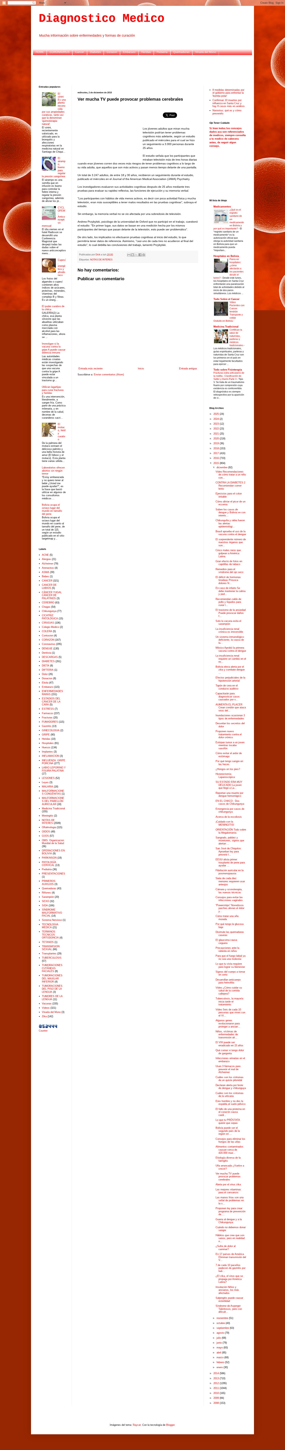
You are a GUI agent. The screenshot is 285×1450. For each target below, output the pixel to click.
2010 (216, 1393)
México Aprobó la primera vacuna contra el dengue (231, 649)
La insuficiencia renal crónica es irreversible (229, 630)
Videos (46, 1007)
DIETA (45, 665)
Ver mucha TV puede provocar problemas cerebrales (228, 1176)
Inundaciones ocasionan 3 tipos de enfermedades (230, 717)
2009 (216, 1397)
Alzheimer (47, 563)
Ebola (45, 682)
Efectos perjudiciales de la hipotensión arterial (230, 679)
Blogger (170, 1424)
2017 (216, 453)
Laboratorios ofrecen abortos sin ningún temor (53, 470)
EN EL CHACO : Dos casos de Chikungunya (230, 802)
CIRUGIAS (48, 622)
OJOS (45, 835)
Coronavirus (48, 644)
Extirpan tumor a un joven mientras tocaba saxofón (230, 745)
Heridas (146, 52)
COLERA (47, 631)
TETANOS (48, 942)
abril (219, 1352)
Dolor (45, 674)
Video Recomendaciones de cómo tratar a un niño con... (231, 474)
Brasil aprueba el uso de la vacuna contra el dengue (231, 533)
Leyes (45, 782)
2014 (216, 1373)
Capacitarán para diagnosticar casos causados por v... (228, 696)
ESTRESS (48, 708)
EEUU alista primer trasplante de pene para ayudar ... (230, 862)
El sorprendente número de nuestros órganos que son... (231, 542)
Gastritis (46, 726)
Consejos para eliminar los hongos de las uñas (230, 1140)
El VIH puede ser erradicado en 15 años (229, 1044)
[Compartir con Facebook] (140, 255)
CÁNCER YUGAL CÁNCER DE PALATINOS (52, 595)
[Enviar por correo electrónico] (129, 255)
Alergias (46, 559)
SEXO (45, 901)
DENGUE (47, 648)
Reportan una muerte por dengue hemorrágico (229, 795)
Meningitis (47, 815)
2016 (216, 458)
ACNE (45, 554)
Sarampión (48, 896)
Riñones (46, 892)
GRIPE (46, 734)
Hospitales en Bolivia (226, 256)
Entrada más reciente (91, 368)
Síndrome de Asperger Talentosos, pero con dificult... (229, 1308)
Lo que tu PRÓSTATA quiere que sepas (228, 1121)
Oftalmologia (49, 827)
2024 (216, 418)
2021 (216, 433)
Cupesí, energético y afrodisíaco (62, 267)
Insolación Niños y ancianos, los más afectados (227, 1290)
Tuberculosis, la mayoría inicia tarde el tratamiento (229, 1001)
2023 (216, 423)
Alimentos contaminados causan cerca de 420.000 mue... (229, 1149)
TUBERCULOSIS (51, 957)
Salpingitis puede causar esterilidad (229, 1299)
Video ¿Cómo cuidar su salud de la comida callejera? (229, 990)
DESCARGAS (50, 657)
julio (219, 1337)
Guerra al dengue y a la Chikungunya (229, 1221)
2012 (216, 1383)
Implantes (47, 751)
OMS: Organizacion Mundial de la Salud (53, 842)
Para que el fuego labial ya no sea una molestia (230, 957)
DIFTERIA (48, 669)
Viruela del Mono (205, 52)
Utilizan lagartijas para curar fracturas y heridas (53, 389)
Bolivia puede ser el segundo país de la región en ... (228, 1130)
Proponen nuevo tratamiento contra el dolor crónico (229, 734)
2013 (216, 1378)
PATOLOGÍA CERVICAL (49, 864)
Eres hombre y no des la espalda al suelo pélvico (230, 1103)
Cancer (79, 52)
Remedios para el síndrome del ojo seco (229, 571)
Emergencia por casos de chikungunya (230, 810)
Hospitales (48, 743)
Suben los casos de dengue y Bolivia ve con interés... (230, 512)
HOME (40, 52)
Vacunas (47, 1003)
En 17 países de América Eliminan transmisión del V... (231, 1257)
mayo (220, 1347)
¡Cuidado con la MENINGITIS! (225, 823)
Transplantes (49, 953)
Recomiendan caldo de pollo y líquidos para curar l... (228, 602)
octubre (221, 1323)
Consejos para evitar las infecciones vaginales (229, 899)
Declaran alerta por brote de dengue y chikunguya (231, 1087)
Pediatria (162, 52)
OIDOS (46, 831)
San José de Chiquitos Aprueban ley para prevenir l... (228, 851)
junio (220, 1342)
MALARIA (47, 786)
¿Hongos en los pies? (228, 769)
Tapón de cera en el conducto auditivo (227, 687)
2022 (216, 428)
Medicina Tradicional (53, 808)
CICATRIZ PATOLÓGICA (50, 617)
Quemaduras (181, 52)
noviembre (223, 1318)
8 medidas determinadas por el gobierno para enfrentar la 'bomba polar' (228, 92)
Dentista (46, 652)
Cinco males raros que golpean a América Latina (228, 553)
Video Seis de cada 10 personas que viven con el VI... (230, 1012)
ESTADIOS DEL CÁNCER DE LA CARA (51, 701)
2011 (216, 1388)
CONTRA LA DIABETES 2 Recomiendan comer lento (230, 485)
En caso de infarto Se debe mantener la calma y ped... (230, 591)
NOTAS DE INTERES (101, 259)
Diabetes (95, 52)
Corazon (112, 52)
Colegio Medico (50, 627)
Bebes (45, 576)
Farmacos (47, 713)
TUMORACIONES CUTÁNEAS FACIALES (52, 968)
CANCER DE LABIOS (49, 586)
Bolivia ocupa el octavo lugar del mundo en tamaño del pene (52, 509)
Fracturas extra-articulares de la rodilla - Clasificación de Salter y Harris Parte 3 (228, 376)
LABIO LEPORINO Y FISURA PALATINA (54, 769)
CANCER (47, 580)
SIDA (45, 905)
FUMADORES (50, 721)
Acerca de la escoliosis (229, 816)
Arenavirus (48, 567)
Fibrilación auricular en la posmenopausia (230, 872)
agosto (221, 1332)
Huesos (46, 747)
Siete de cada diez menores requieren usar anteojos (230, 881)
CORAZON (48, 639)
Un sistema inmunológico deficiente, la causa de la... (230, 639)
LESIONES (48, 778)
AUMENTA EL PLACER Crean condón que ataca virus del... (231, 707)
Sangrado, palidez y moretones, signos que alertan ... (230, 840)
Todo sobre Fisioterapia (227, 369)
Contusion (47, 635)
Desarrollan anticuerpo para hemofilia (228, 981)
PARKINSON (49, 857)
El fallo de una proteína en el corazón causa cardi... (230, 1112)
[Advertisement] (142, 70)
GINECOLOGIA (51, 730)
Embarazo (129, 52)
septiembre (223, 1327)
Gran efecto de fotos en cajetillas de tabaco (229, 563)
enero (220, 1367)
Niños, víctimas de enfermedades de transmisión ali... (227, 1034)
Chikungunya (49, 611)
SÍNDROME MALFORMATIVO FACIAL (52, 912)
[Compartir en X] (136, 255)
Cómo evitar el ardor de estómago (229, 755)
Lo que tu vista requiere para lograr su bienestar (230, 965)
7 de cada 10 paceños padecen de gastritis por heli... (230, 1268)
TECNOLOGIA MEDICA (50, 926)
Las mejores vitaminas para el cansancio (228, 1191)
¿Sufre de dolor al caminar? (226, 1248)
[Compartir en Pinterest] (144, 255)
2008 (216, 1403)
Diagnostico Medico (101, 18)
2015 (216, 463)
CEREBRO (48, 602)
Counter (43, 1030)
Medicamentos (222, 206)
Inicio (141, 368)
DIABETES (48, 661)
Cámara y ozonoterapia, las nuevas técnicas (229, 891)
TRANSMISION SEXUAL (51, 948)
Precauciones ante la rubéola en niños (227, 949)
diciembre (222, 467)
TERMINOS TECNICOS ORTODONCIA (50, 934)
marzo (220, 1357)
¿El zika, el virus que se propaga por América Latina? (229, 1279)
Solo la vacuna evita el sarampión (228, 623)
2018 (216, 448)
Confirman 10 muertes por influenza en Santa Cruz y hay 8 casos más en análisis (228, 103)
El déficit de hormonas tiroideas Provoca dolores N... (228, 580)
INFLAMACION (50, 755)
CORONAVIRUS (59, 52)
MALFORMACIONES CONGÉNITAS (53, 792)
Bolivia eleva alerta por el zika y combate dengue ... (230, 669)
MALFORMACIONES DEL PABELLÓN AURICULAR (53, 801)
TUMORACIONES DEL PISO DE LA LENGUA (52, 988)
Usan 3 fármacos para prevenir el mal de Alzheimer (228, 1069)
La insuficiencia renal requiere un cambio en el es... (231, 658)
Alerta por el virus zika (228, 1184)
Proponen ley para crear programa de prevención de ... (230, 1211)
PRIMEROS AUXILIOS (48, 883)
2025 (216, 413)
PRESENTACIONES (53, 873)
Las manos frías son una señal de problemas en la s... (230, 1200)
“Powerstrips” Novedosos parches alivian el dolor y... (230, 908)
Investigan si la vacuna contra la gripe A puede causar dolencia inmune (53, 348)
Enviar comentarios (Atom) (109, 374)
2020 (216, 438)
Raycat (137, 1424)
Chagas (46, 606)
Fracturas (47, 717)
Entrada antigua (188, 368)
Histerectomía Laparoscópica (225, 776)
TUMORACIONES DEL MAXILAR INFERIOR (52, 978)
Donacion (47, 678)
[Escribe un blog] (133, 255)
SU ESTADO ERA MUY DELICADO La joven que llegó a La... (229, 784)
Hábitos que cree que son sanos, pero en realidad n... (230, 1238)
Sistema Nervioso (52, 920)
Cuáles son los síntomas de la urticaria (230, 1095)
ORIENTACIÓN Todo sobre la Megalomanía (231, 831)
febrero (221, 1362)
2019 (216, 443)
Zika (44, 1016)
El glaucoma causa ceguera (226, 941)
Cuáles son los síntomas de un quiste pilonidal (230, 1079)
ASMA (45, 572)
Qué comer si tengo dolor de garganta (230, 1052)
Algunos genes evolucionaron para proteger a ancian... (228, 1023)
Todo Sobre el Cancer (226, 299)
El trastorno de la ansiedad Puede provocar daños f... (231, 612)
